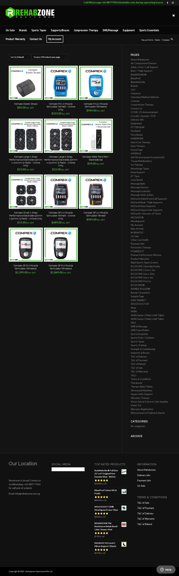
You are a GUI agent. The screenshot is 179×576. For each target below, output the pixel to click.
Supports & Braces (140, 352)
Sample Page (137, 296)
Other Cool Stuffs (140, 239)
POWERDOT (137, 251)
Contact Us (136, 108)
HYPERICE (136, 153)
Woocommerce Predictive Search (148, 412)
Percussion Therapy (141, 247)
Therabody (136, 382)
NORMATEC (137, 232)
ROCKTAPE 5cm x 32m (143, 273)
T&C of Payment (139, 360)
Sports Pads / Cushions (142, 337)
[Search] (171, 39)
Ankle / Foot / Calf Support (144, 67)
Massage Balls (138, 183)
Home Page (136, 149)
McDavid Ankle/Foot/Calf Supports (149, 198)
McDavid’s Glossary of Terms (146, 213)
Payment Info (137, 243)
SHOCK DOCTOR (140, 303)
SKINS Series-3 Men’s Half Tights (147, 315)
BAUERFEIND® (138, 74)
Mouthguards (138, 221)
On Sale (135, 236)
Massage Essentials (140, 191)
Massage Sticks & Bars (142, 194)
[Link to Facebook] (167, 2)
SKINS (134, 311)
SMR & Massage (139, 326)
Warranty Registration (142, 409)
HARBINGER (137, 138)
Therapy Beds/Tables (142, 386)
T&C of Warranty (139, 371)
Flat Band (135, 130)
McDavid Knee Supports (143, 206)
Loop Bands (137, 179)
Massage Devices (139, 187)
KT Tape (135, 176)
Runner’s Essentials (140, 292)
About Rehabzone (140, 59)
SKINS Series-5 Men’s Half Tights (147, 319)
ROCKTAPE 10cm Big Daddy (145, 266)
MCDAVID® (137, 217)
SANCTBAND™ (138, 300)
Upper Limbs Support (142, 394)
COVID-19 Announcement (144, 112)
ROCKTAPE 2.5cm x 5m (143, 270)
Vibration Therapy (140, 398)
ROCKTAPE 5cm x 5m (142, 277)
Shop (133, 307)
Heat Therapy (138, 146)
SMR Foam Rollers (140, 330)
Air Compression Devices (143, 63)
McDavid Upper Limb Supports (146, 210)
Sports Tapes (137, 341)
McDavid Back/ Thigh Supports (147, 202)
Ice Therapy (137, 164)
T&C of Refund (138, 364)
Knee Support (138, 172)
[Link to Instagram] (173, 2)
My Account (137, 225)
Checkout (136, 93)
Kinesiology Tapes (140, 168)
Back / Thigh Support (141, 70)
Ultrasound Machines (141, 390)
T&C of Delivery (139, 356)
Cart (133, 89)
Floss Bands (137, 134)
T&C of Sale (137, 367)
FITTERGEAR (137, 127)
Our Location (23, 463)
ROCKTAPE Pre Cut (141, 281)
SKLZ (133, 322)
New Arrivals (137, 228)
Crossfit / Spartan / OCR (143, 116)
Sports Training (138, 345)
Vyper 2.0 (136, 405)
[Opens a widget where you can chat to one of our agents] (166, 569)
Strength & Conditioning (143, 349)
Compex (135, 101)
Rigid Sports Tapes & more (144, 262)
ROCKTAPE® (138, 285)
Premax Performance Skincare (146, 255)
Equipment (136, 123)
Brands (134, 85)
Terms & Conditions (141, 379)
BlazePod (135, 78)
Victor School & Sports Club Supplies (149, 401)
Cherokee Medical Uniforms (145, 97)
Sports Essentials (139, 334)
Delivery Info (137, 119)
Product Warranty (140, 258)
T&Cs (133, 375)
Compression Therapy (142, 104)
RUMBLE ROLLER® (140, 288)
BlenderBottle (138, 82)
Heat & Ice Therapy (141, 142)
